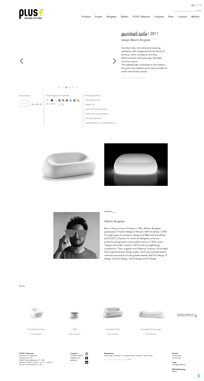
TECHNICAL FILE (92, 100)
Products (86, 16)
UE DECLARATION (93, 118)
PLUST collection (141, 16)
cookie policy (176, 358)
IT (197, 5)
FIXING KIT (90, 105)
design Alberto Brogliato (136, 40)
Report (174, 371)
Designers (111, 16)
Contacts (182, 16)
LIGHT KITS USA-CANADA (96, 114)
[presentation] (21, 61)
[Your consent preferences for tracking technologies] (199, 376)
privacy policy (176, 356)
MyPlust (195, 16)
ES (201, 5)
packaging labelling (178, 365)
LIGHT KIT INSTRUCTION (96, 109)
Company (159, 16)
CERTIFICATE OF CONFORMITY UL (100, 123)
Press (171, 16)
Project (98, 16)
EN (192, 5)
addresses (73, 360)
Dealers (125, 16)
